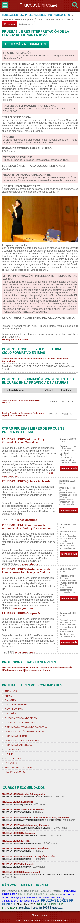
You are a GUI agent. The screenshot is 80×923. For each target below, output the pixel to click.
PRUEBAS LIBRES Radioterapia (18, 864)
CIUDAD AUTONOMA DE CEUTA (21, 718)
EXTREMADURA (13, 749)
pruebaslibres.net (24, 920)
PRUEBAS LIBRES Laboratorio (17, 802)
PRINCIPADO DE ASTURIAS (18, 767)
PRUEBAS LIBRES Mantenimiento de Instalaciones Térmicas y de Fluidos (26, 571)
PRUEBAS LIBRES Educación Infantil (21, 872)
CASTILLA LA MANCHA (16, 705)
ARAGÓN (9, 696)
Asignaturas (26, 24)
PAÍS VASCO (11, 763)
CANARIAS (10, 700)
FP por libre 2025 (26, 904)
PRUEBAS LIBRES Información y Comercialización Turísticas (23, 441)
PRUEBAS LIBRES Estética (15, 841)
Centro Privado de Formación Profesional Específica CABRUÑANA (23, 414)
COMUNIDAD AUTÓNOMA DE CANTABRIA (26, 727)
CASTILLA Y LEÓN (14, 709)
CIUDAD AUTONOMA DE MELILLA (21, 722)
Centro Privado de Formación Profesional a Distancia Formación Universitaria (35, 360)
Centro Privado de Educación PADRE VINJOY (21, 401)
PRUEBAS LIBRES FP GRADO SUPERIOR (48, 15)
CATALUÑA (10, 714)
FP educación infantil (13, 670)
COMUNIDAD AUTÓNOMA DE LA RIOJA (24, 731)
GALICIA (9, 754)
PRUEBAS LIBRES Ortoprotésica (23, 613)
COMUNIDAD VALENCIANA (18, 745)
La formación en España (37, 670)
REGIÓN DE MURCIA (15, 772)
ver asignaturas (27, 519)
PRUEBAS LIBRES (12, 15)
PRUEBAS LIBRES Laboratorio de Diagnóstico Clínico (29, 856)
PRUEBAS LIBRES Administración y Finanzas (25, 825)
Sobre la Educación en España (56, 667)
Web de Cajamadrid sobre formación (20, 667)
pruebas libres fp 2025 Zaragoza (40, 907)
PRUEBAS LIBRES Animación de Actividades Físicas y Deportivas (35, 817)
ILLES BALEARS (13, 758)
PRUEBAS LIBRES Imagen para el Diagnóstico (25, 848)
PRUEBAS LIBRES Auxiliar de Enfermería (23, 810)
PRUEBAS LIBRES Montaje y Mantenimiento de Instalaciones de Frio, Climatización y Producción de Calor (38, 897)
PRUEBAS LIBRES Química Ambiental (26, 481)
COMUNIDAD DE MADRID (17, 736)
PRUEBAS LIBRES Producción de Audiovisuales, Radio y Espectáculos (26, 526)
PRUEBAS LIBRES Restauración (18, 833)
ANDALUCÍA (11, 691)
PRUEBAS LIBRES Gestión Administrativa (23, 794)
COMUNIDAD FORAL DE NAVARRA (22, 740)
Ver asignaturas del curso (15, 339)
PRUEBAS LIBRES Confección (40, 894)
